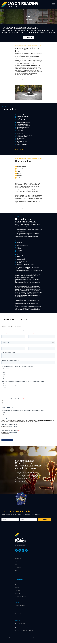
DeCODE (35, 637)
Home (26, 19)
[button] (53, 4)
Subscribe (44, 519)
